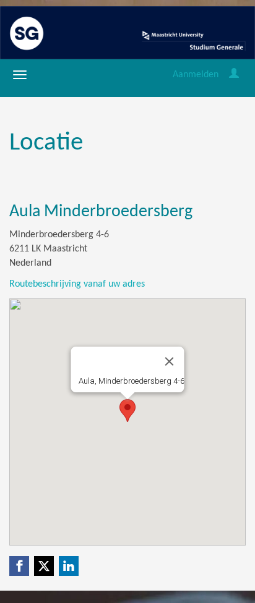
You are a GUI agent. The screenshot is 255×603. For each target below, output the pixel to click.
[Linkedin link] (69, 566)
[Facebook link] (19, 566)
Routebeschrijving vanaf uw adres (77, 284)
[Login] (234, 75)
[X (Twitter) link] (44, 566)
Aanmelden (195, 75)
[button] (127, 410)
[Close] (169, 361)
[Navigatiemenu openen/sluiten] (19, 74)
